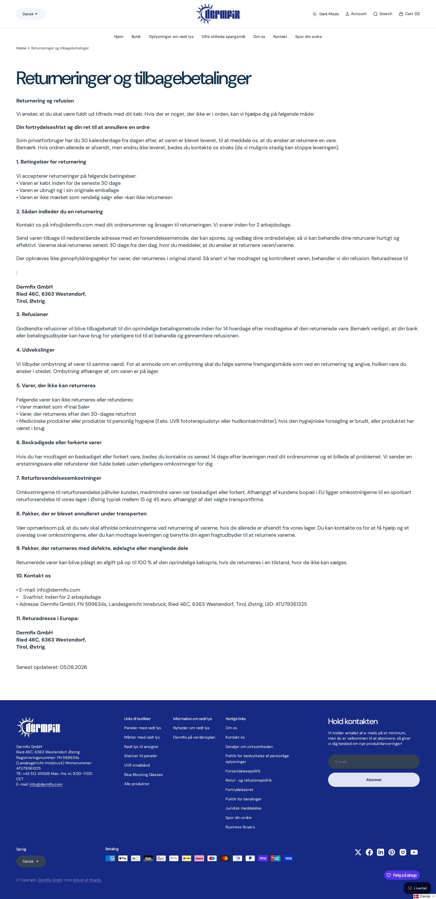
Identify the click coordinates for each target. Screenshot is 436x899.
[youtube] (414, 852)
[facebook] (369, 852)
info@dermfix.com (46, 784)
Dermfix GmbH (50, 880)
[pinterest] (391, 852)
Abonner (374, 779)
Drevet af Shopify (87, 880)
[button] (409, 14)
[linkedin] (380, 852)
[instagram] (403, 852)
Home (21, 48)
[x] (358, 852)
